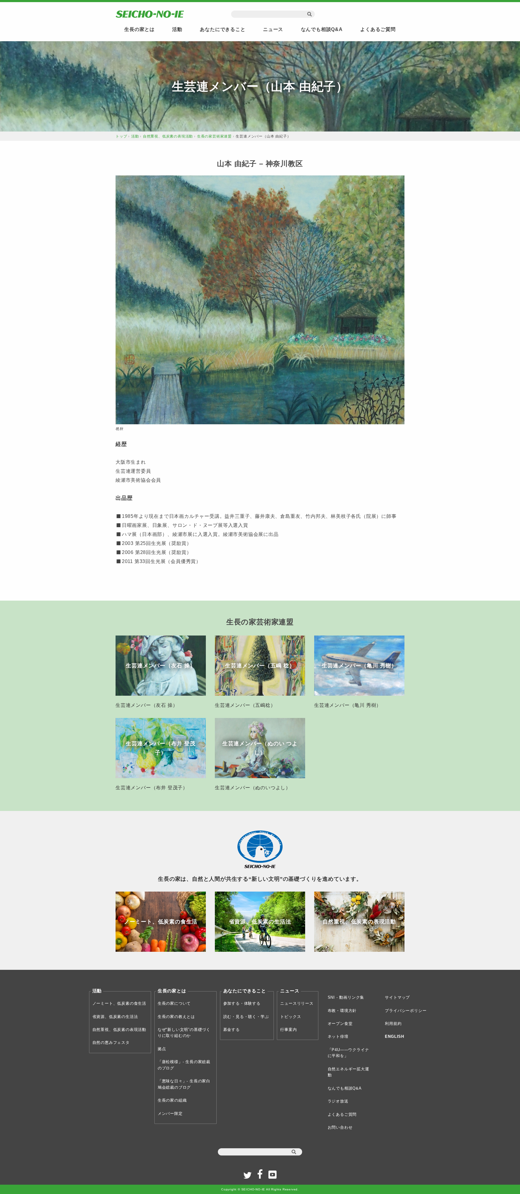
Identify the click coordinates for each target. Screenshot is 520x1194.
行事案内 (288, 1029)
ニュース (273, 29)
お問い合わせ (340, 1127)
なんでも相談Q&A (322, 29)
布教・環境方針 (342, 1010)
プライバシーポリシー (405, 1010)
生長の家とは (139, 29)
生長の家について (174, 1003)
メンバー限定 (170, 1113)
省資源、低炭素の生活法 (115, 1016)
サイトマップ (397, 997)
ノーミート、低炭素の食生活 (119, 1003)
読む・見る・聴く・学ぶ (246, 1016)
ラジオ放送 (338, 1101)
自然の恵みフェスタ (111, 1042)
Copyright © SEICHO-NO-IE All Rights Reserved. (260, 1189)
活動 (177, 29)
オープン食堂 (340, 1023)
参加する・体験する (242, 1003)
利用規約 (393, 1023)
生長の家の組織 (172, 1100)
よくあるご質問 (378, 29)
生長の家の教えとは (176, 1016)
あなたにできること (222, 29)
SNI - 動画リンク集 (346, 997)
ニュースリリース (296, 1003)
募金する (231, 1029)
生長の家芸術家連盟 (214, 136)
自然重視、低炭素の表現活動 (168, 136)
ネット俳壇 (338, 1036)
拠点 (162, 1049)
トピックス (290, 1016)
